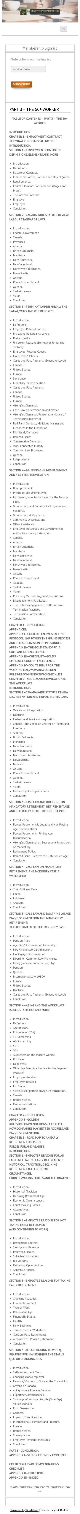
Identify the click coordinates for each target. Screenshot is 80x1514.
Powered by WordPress (24, 1510)
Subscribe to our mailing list (31, 59)
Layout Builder (59, 1510)
